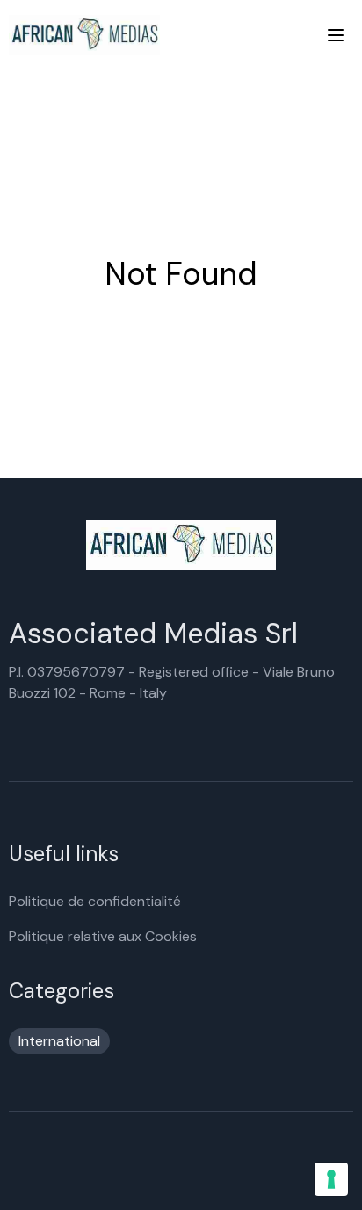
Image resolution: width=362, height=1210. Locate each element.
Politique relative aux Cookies (103, 936)
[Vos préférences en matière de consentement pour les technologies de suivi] (331, 1179)
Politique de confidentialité (95, 901)
